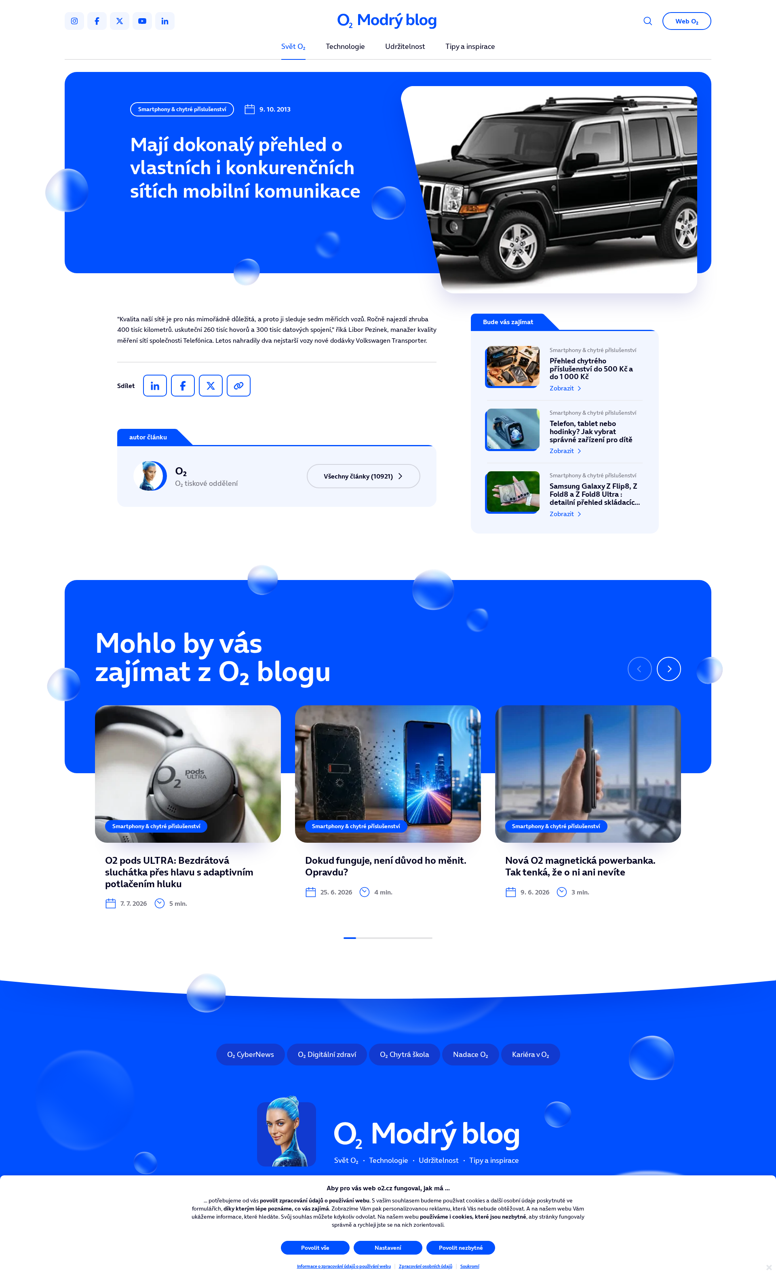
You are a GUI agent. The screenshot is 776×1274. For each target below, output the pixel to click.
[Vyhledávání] (647, 21)
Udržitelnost (405, 46)
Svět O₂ (293, 46)
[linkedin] (165, 21)
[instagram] (74, 21)
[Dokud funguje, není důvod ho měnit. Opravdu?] (388, 801)
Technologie (345, 46)
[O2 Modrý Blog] (388, 21)
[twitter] (119, 21)
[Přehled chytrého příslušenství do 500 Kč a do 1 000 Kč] (565, 373)
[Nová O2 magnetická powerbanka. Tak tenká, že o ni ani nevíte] (588, 801)
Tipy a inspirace (470, 46)
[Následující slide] (669, 669)
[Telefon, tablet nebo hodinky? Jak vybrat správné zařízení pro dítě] (565, 432)
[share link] (239, 386)
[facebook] (97, 21)
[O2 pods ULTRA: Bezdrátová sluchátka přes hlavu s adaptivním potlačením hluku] (188, 807)
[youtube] (142, 21)
